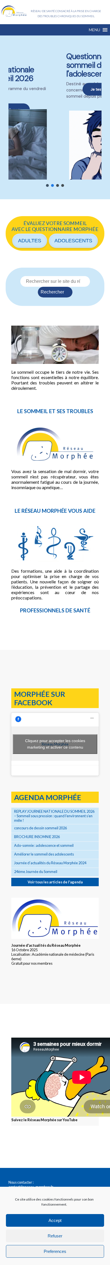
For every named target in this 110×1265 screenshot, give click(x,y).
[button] (94, 29)
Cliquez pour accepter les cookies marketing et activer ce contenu (55, 743)
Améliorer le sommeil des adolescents (44, 854)
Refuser (55, 1235)
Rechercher (52, 292)
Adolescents (73, 240)
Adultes (29, 240)
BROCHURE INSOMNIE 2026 (37, 836)
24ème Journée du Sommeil (35, 871)
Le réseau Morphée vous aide (55, 511)
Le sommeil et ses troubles (55, 411)
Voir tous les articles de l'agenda (55, 882)
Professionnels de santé (55, 610)
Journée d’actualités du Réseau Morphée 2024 (50, 863)
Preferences (55, 1251)
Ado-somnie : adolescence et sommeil (44, 845)
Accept (55, 1220)
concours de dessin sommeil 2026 (40, 828)
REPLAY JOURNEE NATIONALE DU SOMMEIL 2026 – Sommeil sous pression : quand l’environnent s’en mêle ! (54, 816)
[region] (55, 117)
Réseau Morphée (14, 11)
